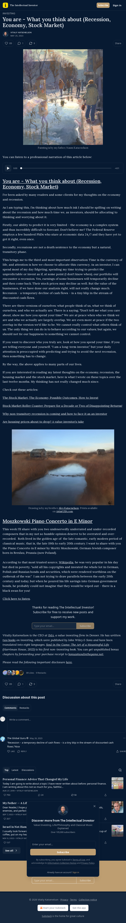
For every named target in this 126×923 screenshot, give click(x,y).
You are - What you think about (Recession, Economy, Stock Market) (52, 184)
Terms (73, 899)
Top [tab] (6, 770)
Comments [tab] (10, 707)
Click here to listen (16, 599)
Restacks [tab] (24, 707)
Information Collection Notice (62, 862)
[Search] (120, 770)
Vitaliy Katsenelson (21, 32)
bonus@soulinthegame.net (85, 654)
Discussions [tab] (28, 770)
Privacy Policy (87, 862)
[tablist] (17, 708)
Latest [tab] (15, 770)
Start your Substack (54, 907)
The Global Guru (16, 738)
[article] (63, 787)
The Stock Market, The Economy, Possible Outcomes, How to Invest (50, 398)
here (69, 662)
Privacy (64, 899)
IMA (51, 635)
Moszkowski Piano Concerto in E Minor (48, 521)
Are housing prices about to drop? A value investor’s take (43, 422)
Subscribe (103, 5)
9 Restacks (41, 672)
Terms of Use (79, 859)
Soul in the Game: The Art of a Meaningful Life (77, 645)
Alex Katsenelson (69, 508)
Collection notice (88, 899)
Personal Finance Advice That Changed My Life (35, 779)
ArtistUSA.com (64, 511)
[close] (94, 806)
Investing (9, 13)
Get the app (79, 907)
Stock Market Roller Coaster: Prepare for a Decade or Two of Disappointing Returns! (62, 406)
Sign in (117, 5)
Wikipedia (66, 562)
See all (9, 850)
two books (9, 640)
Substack (47, 916)
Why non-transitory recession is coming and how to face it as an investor (55, 414)
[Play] (8, 168)
